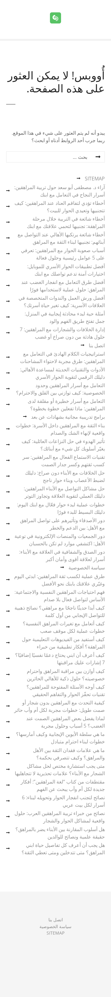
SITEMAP (95, 178)
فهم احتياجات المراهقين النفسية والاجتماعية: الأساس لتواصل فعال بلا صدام (59, 596)
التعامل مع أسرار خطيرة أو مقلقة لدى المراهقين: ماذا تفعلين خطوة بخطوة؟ (66, 405)
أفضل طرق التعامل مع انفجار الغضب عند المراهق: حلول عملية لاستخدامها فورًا (63, 286)
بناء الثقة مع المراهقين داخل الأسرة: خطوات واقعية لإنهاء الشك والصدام (60, 429)
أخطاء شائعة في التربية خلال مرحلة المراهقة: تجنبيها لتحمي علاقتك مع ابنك (66, 222)
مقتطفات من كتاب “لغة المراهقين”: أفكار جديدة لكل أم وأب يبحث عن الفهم (63, 785)
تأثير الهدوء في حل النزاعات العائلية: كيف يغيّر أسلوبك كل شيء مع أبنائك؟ (63, 445)
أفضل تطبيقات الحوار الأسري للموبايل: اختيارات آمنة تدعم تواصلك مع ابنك (66, 270)
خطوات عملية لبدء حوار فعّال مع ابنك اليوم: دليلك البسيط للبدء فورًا (61, 508)
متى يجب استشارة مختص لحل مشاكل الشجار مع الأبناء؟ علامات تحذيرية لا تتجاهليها (60, 770)
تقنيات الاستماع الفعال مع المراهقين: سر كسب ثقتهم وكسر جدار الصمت (64, 461)
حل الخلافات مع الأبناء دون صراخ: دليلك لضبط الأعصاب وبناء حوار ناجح (65, 476)
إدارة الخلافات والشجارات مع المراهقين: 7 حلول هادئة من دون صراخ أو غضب (62, 333)
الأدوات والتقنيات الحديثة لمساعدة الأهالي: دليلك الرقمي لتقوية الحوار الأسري (62, 373)
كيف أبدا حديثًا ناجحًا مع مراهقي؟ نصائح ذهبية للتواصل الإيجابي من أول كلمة (59, 611)
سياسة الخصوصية (86, 567)
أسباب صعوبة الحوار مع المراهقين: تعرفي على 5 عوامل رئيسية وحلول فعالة (63, 254)
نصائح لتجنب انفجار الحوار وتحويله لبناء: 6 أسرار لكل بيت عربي (63, 801)
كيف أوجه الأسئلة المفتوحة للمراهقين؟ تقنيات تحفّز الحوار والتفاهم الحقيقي (66, 690)
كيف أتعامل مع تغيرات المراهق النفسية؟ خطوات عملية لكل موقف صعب (64, 627)
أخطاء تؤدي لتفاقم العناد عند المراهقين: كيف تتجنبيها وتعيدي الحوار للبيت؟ (59, 207)
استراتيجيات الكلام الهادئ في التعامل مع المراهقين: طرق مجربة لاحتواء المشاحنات (62, 357)
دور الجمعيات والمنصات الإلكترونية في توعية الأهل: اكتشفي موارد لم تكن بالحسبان (59, 540)
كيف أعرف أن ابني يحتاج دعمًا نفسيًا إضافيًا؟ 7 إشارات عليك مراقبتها (60, 659)
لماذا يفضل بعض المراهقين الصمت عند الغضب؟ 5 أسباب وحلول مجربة (65, 722)
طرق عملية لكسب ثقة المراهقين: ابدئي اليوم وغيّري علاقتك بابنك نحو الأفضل (59, 580)
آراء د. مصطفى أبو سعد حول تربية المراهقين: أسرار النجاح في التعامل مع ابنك (59, 191)
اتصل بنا (97, 345)
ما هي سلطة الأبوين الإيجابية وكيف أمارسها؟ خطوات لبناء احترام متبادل (60, 738)
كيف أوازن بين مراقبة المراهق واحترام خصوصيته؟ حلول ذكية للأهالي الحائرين (66, 675)
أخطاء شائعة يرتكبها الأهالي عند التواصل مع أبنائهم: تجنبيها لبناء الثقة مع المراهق (61, 238)
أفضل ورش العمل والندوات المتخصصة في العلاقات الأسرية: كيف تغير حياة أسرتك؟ (61, 301)
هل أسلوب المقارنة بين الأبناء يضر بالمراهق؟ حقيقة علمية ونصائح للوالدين (60, 833)
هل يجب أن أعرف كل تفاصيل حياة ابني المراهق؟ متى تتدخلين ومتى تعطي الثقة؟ (63, 849)
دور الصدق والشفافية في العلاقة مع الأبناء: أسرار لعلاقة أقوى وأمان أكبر (62, 555)
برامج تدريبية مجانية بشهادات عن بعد (68, 416)
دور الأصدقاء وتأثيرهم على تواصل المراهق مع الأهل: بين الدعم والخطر (62, 524)
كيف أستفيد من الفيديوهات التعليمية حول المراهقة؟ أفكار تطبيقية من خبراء (63, 643)
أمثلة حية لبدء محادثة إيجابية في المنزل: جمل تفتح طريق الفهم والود (65, 317)
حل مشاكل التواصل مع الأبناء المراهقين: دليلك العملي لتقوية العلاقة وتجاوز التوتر (64, 492)
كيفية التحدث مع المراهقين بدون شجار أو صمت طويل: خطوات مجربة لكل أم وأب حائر (59, 706)
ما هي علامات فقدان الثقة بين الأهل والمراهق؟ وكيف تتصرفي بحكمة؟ (69, 754)
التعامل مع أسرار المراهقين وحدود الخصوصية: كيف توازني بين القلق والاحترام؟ (60, 389)
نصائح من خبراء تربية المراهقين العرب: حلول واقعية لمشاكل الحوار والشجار (59, 817)
